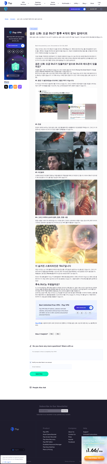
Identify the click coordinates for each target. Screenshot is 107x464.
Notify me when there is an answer (42, 362)
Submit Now (39, 374)
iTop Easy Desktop (49, 447)
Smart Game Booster (49, 434)
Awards (70, 439)
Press (70, 437)
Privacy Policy (19, 459)
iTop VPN (38, 323)
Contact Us (72, 434)
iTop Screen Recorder (49, 437)
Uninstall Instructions (90, 434)
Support (85, 432)
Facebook (71, 442)
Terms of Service (70, 461)
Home (6, 19)
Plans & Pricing (47, 449)
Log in (99, 3)
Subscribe (64, 410)
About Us (71, 432)
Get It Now (95, 458)
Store (92, 3)
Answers (12, 19)
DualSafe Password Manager (52, 444)
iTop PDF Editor (48, 442)
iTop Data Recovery (49, 439)
